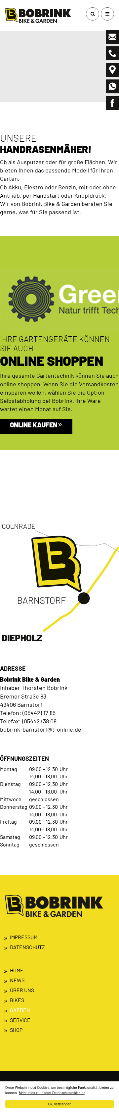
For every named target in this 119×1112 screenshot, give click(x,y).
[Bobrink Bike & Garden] (38, 15)
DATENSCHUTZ (27, 947)
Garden (20, 1010)
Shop (16, 1030)
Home (16, 970)
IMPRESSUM (23, 937)
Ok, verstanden (59, 1103)
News (17, 980)
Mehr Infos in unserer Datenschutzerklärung (52, 1092)
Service (20, 1020)
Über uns (22, 990)
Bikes (17, 1000)
